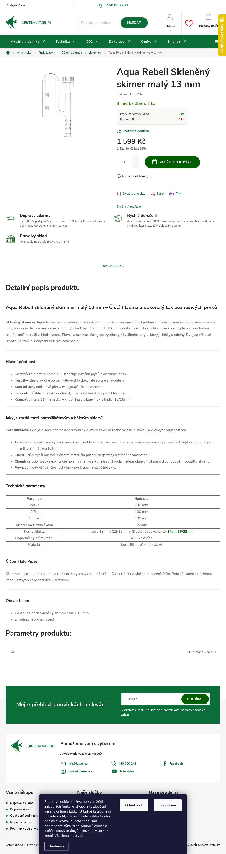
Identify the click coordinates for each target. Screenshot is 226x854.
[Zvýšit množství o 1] (135, 159)
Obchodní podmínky (24, 816)
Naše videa (126, 771)
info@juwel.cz (77, 764)
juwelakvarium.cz (80, 771)
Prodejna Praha (15, 5)
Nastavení (56, 846)
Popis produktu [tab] (113, 266)
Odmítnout (134, 805)
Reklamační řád (20, 822)
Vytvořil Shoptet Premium (204, 845)
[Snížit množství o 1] (135, 165)
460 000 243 (127, 764)
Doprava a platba (21, 803)
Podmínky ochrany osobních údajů (34, 828)
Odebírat (195, 699)
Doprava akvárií (20, 809)
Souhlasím (167, 805)
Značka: (130, 207)
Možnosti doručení (137, 131)
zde (80, 835)
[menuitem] (28, 42)
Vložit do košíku (176, 162)
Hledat (134, 22)
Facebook (176, 764)
